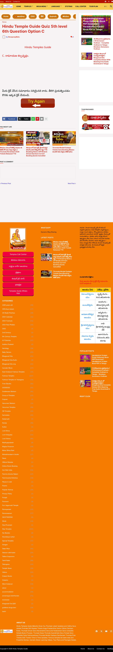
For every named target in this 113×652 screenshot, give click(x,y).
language (55, 6)
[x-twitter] (108, 1)
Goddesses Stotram (17, 391)
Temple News (17, 568)
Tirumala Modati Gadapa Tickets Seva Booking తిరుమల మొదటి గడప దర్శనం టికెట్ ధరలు (63, 150)
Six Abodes (17, 533)
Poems (17, 486)
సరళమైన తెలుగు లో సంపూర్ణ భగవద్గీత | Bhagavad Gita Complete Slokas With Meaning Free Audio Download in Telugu (102, 59)
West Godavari (17, 584)
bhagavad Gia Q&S (17, 603)
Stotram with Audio (17, 552)
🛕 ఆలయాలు (20, 16)
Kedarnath (17, 419)
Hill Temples (17, 411)
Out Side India (17, 470)
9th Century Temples (17, 336)
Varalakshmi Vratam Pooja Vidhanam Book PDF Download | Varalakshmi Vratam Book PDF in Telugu (100, 359)
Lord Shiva (17, 431)
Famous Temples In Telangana (17, 380)
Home (2, 1)
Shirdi (17, 521)
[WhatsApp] (33, 119)
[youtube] (112, 1)
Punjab (17, 497)
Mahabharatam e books (17, 454)
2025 (17, 329)
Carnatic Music (17, 368)
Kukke (17, 427)
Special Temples (17, 541)
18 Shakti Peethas (17, 313)
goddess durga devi (17, 607)
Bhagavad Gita (17, 356)
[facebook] (105, 1)
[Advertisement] (38, 73)
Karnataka (17, 415)
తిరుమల (66, 16)
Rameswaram (17, 513)
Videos (17, 572)
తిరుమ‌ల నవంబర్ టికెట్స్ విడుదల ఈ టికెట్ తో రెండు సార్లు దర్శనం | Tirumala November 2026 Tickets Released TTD (11, 151)
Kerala (17, 423)
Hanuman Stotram (17, 403)
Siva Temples (17, 529)
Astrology (17, 348)
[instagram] (111, 631)
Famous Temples (17, 376)
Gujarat (17, 399)
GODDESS (17, 387)
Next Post (71, 183)
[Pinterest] (37, 119)
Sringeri (17, 545)
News (17, 458)
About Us (8, 1)
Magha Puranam (17, 446)
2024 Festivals (17, 321)
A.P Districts (17, 340)
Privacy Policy (17, 494)
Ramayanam (17, 509)
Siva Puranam (17, 525)
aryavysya (17, 600)
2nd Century (17, 332)
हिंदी (42, 16)
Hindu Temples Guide (20, 649)
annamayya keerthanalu (17, 596)
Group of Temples (17, 395)
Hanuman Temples (17, 407)
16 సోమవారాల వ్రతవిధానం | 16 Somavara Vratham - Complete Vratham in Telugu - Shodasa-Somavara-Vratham (102, 44)
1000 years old (17, 305)
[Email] (42, 119)
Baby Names (17, 352)
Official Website (17, 462)
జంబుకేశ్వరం (87, 305)
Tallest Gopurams (17, 556)
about (17, 588)
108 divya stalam (17, 309)
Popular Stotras (17, 490)
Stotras (68, 6)
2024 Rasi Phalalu (17, 325)
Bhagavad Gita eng (17, 364)
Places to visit (17, 482)
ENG (33, 16)
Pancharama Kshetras (17, 478)
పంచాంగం (53, 16)
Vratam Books (17, 576)
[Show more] (46, 119)
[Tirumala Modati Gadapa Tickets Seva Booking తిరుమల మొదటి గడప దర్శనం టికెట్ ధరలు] (46, 274)
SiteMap (110, 649)
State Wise (17, 548)
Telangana (17, 564)
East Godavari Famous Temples (17, 372)
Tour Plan (93, 6)
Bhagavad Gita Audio (17, 360)
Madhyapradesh (17, 442)
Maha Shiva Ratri (17, 450)
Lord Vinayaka (17, 435)
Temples (27, 6)
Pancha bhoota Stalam (17, 474)
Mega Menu (41, 6)
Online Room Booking (17, 466)
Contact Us (16, 1)
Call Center (80, 6)
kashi (17, 611)
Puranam (17, 501)
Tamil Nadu (17, 560)
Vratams (17, 580)
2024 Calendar (17, 317)
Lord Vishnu (17, 438)
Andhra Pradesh (17, 344)
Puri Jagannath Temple (17, 505)
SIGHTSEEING (17, 517)
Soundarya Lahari (17, 537)
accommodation (17, 592)
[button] (106, 6)
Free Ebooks (17, 383)
